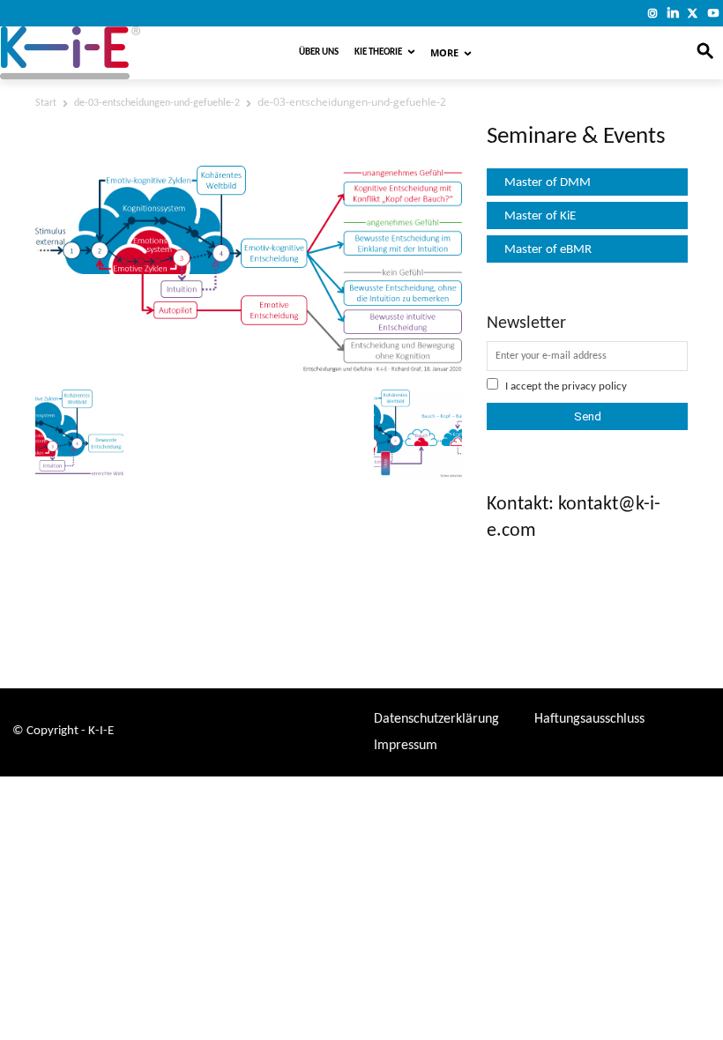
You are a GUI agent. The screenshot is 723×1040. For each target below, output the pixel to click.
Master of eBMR (548, 249)
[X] (692, 13)
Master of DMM (547, 182)
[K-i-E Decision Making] (117, 52)
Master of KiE (540, 216)
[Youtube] (713, 13)
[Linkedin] (673, 13)
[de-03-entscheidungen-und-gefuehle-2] (248, 368)
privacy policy (594, 386)
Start (45, 103)
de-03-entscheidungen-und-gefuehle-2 (157, 103)
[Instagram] (653, 13)
